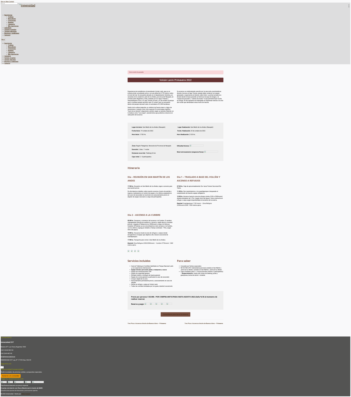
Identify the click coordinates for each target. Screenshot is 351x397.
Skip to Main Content (7, 1)
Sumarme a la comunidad (10, 376)
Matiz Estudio (25, 394)
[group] (175, 168)
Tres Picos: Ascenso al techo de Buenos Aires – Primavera (147, 323)
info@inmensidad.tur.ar (8, 357)
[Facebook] (1, 367)
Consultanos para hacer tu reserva (175, 314)
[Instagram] (3, 367)
